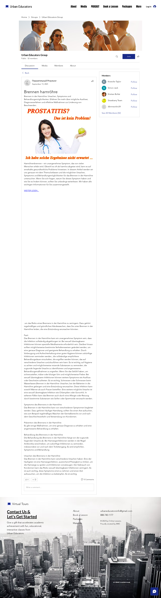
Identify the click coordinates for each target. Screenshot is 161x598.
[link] (30, 65)
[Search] (116, 56)
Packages (77, 519)
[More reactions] (34, 479)
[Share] (92, 81)
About (76, 511)
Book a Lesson (80, 515)
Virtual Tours (20, 504)
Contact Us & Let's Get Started (22, 514)
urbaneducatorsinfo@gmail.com (116, 511)
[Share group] (138, 56)
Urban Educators (21, 6)
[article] (59, 286)
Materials (77, 523)
